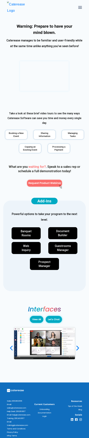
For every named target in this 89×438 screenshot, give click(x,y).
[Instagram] (80, 419)
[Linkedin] (72, 419)
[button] (11, 348)
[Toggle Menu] (80, 7)
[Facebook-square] (76, 419)
